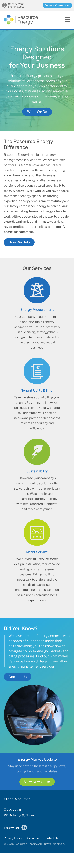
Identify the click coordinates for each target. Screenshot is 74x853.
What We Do (37, 112)
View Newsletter (37, 782)
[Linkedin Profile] (24, 827)
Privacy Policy (13, 838)
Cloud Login (12, 809)
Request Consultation (57, 5)
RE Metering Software (19, 815)
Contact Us (18, 677)
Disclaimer (33, 838)
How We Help (19, 242)
